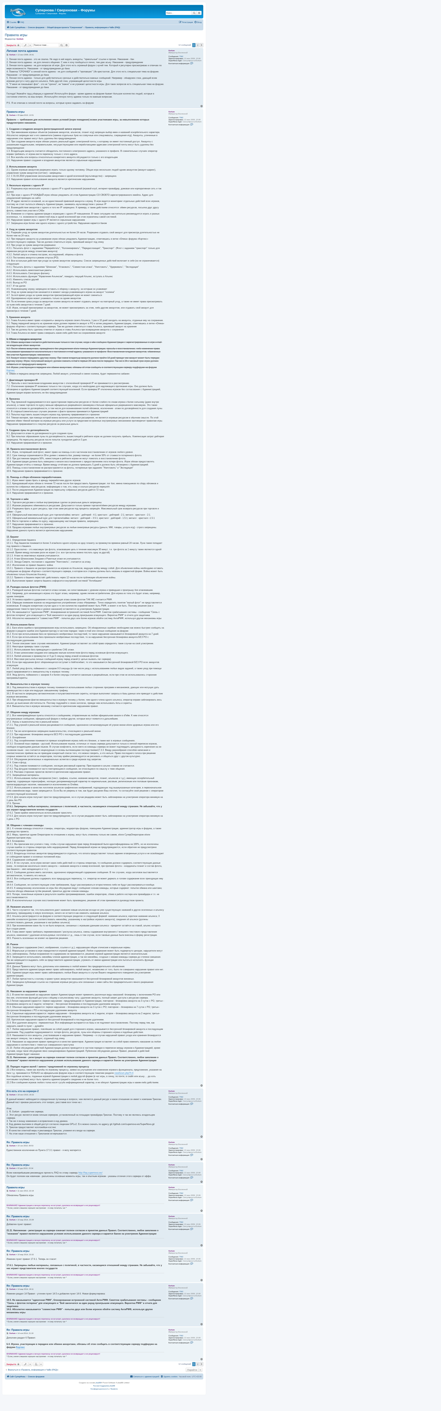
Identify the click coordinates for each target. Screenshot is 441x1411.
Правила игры (16, 35)
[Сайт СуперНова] (20, 11)
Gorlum (20, 39)
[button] (201, 45)
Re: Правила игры (18, 1142)
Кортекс (11, 370)
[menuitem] (20, 22)
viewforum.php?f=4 (123, 1073)
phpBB (98, 1383)
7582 (181, 56)
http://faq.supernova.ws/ (90, 1172)
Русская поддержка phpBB (104, 1386)
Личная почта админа (22, 51)
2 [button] (197, 45)
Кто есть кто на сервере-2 (23, 1091)
